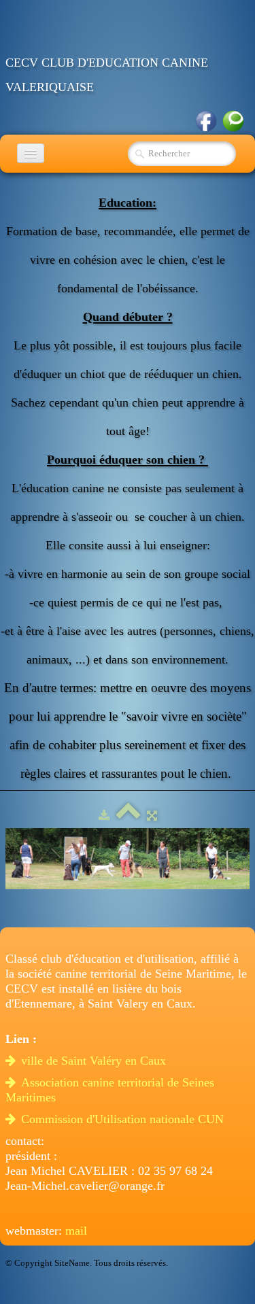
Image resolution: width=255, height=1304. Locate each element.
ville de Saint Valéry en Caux (95, 1060)
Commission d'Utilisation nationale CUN (124, 1119)
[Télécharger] (104, 815)
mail (76, 1230)
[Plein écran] (152, 815)
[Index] (128, 815)
